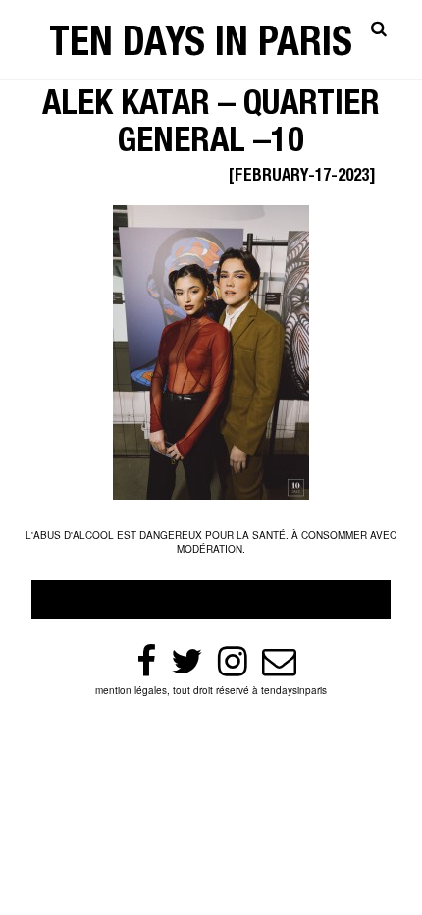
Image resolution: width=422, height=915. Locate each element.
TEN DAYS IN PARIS (200, 47)
